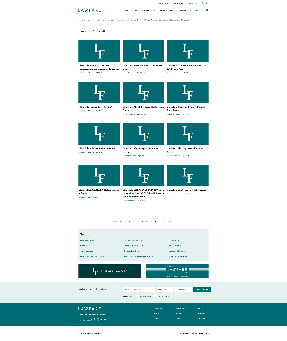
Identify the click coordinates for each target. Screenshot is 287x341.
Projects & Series (167, 10)
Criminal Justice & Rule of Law (91, 256)
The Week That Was (164, 296)
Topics (127, 10)
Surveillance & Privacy (176, 251)
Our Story (201, 313)
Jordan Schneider (140, 20)
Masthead (201, 318)
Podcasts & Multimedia (145, 10)
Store (191, 4)
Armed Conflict (86, 240)
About (197, 10)
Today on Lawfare (145, 296)
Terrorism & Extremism (176, 256)
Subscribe (164, 4)
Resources (184, 10)
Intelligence (173, 240)
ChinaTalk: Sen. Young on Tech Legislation (186, 190)
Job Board (179, 313)
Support (178, 4)
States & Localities (175, 246)
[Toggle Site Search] (207, 10)
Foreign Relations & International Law (138, 256)
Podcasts (157, 318)
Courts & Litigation (87, 251)
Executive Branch (131, 251)
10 (165, 221)
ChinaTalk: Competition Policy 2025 (95, 107)
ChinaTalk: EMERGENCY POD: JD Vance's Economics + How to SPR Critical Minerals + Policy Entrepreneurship (143, 193)
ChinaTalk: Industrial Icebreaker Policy (96, 148)
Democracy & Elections (133, 246)
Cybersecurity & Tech (132, 240)
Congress (84, 246)
